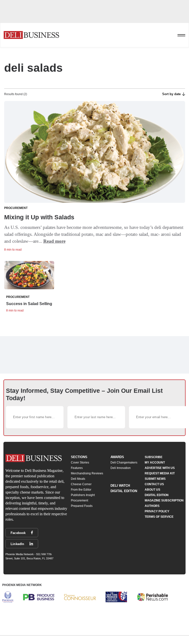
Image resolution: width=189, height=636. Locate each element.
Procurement (79, 500)
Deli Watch (120, 485)
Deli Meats (78, 479)
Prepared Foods (82, 506)
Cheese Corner (81, 484)
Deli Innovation (120, 468)
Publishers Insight (83, 495)
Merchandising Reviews (87, 473)
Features (77, 468)
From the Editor (81, 489)
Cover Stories (80, 462)
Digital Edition (123, 491)
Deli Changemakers (123, 462)
